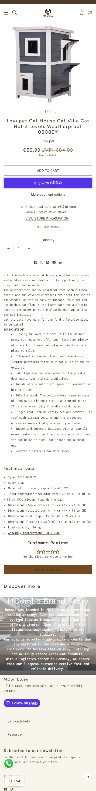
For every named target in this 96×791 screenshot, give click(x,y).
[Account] (81, 12)
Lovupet (48, 141)
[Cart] (90, 12)
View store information (47, 218)
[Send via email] (54, 262)
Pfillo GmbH (67, 207)
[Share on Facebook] (35, 262)
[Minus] (9, 248)
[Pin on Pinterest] (47, 262)
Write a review (48, 569)
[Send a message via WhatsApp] (8, 763)
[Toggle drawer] (6, 13)
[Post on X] (41, 262)
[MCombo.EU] (48, 12)
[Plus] (29, 248)
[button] (60, 262)
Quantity (48, 240)
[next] (55, 111)
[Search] (14, 12)
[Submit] (87, 776)
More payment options (48, 194)
